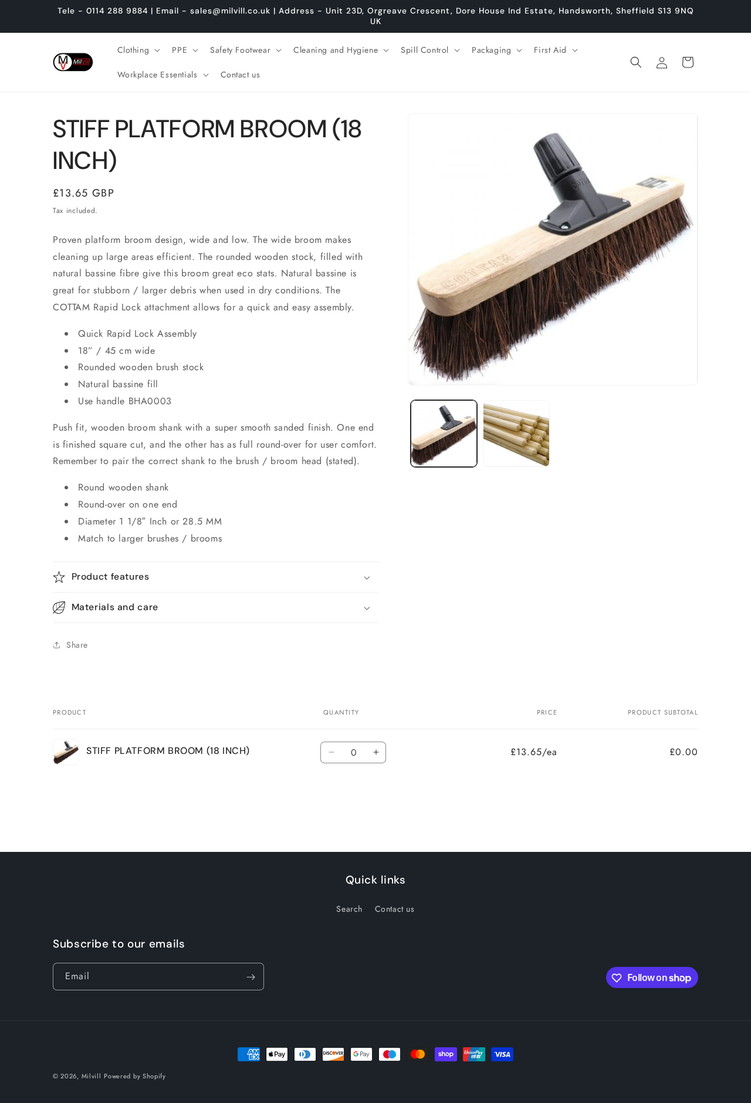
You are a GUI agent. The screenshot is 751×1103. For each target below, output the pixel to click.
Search (349, 909)
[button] (137, 50)
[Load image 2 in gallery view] (516, 433)
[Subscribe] (250, 977)
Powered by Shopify (135, 1076)
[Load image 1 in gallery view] (444, 433)
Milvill (92, 1076)
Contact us (395, 909)
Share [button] (77, 645)
